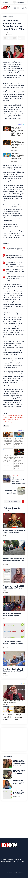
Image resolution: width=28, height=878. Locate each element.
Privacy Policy (17, 859)
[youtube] (18, 866)
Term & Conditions (6, 861)
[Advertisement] (14, 739)
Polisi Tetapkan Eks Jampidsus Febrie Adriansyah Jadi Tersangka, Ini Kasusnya (15, 250)
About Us (3, 859)
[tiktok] (16, 866)
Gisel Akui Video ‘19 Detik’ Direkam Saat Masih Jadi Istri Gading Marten (19, 761)
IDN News (10, 16)
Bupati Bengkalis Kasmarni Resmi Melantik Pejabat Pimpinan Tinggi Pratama (15, 271)
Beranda (5, 16)
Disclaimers (15, 861)
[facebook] (9, 866)
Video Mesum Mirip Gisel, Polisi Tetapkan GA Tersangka (19, 782)
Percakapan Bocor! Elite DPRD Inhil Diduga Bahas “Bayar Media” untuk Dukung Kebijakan (14, 264)
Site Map (22, 861)
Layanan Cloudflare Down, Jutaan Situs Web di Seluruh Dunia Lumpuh (15, 278)
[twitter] (11, 866)
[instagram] (13, 866)
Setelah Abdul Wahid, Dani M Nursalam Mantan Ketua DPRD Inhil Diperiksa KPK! (13, 670)
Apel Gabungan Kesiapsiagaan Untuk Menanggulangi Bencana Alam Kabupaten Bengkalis (14, 257)
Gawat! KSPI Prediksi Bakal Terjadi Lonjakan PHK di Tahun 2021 (19, 772)
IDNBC (10, 872)
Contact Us (10, 859)
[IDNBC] (6, 8)
